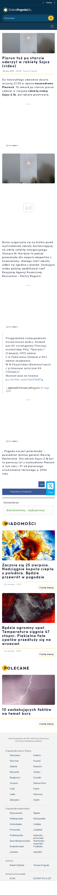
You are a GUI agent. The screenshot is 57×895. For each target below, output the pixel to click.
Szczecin (14, 783)
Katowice (37, 794)
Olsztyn (36, 772)
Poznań (37, 760)
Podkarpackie (16, 835)
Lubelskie (37, 829)
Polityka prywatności (33, 741)
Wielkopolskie (16, 818)
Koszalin (37, 777)
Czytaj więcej (46, 587)
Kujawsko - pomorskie (38, 836)
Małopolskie (39, 818)
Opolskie (37, 851)
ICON (12, 878)
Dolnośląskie (16, 824)
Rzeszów (37, 766)
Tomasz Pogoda (41, 865)
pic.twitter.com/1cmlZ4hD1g (24, 379)
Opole (36, 799)
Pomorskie (15, 829)
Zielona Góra (39, 783)
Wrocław (14, 760)
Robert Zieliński (17, 865)
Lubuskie (14, 851)
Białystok (14, 772)
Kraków (37, 755)
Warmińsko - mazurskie (39, 842)
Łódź (12, 788)
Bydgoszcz (15, 777)
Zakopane (14, 799)
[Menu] (52, 26)
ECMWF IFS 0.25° (42, 878)
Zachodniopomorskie (19, 840)
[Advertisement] (28, 125)
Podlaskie (38, 846)
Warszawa (15, 755)
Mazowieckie (16, 813)
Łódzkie (37, 824)
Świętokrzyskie (17, 846)
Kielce (36, 788)
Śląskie (36, 813)
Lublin (12, 794)
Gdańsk (13, 766)
